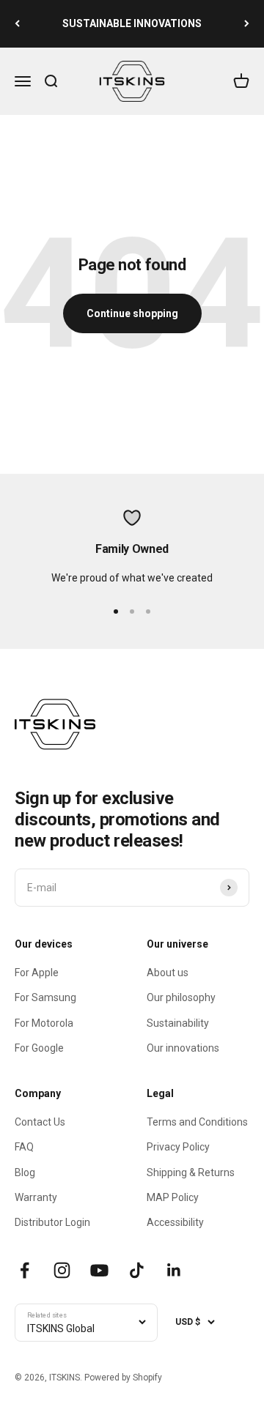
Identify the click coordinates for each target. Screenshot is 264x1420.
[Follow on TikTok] (137, 1270)
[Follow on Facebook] (24, 1270)
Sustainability (178, 1023)
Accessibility (175, 1222)
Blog (25, 1172)
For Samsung (45, 997)
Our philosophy (181, 997)
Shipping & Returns (191, 1172)
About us (167, 972)
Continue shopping (132, 313)
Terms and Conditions (197, 1122)
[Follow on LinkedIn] (174, 1270)
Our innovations (183, 1048)
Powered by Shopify (123, 1377)
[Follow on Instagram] (62, 1270)
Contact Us (40, 1122)
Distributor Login (52, 1222)
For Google (39, 1048)
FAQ (24, 1147)
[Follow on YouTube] (99, 1270)
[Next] (246, 23)
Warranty (36, 1197)
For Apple (37, 972)
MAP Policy (173, 1197)
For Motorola (44, 1023)
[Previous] (17, 23)
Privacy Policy (178, 1147)
